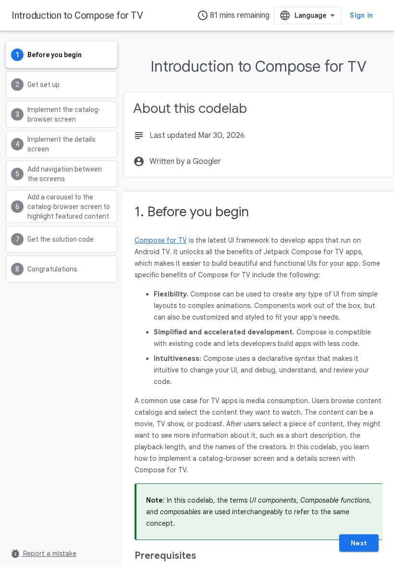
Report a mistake (43, 553)
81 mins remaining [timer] (233, 15)
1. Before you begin (192, 211)
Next (359, 543)
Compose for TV (161, 240)
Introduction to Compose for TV (77, 15)
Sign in (361, 15)
